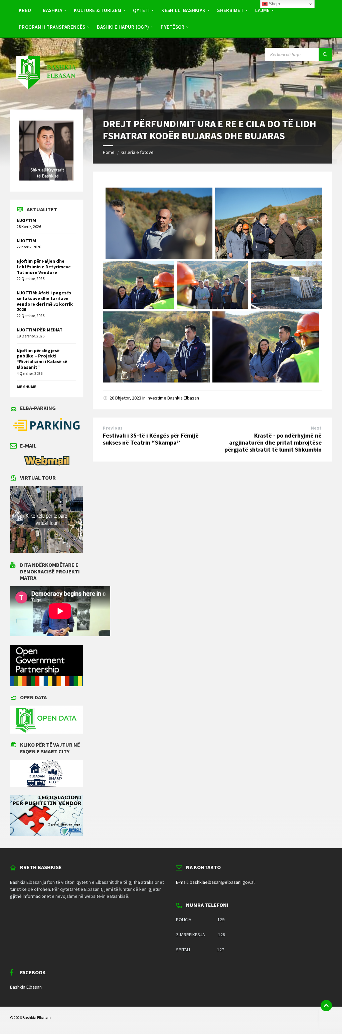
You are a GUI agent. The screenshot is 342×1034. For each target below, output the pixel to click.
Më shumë (26, 386)
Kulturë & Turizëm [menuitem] (97, 10)
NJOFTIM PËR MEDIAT (39, 330)
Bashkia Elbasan (26, 987)
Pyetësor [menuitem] (172, 27)
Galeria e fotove (137, 152)
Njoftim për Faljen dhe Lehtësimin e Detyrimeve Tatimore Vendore (44, 266)
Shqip (274, 3)
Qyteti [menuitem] (141, 10)
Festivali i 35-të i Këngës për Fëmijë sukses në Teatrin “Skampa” (151, 439)
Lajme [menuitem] (262, 10)
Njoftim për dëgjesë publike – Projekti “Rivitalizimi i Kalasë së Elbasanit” (42, 358)
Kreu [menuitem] (25, 10)
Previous (113, 428)
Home (109, 152)
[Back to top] (326, 1005)
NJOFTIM (26, 220)
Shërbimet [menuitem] (230, 10)
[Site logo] (45, 96)
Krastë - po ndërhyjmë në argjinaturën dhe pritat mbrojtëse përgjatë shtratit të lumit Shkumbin (273, 442)
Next (316, 428)
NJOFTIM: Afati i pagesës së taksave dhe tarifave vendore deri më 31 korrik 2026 (45, 301)
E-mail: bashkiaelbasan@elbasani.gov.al (215, 882)
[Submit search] (325, 54)
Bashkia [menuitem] (52, 10)
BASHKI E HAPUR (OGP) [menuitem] (123, 27)
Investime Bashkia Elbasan (173, 398)
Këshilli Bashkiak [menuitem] (183, 10)
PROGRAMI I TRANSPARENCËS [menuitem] (52, 27)
